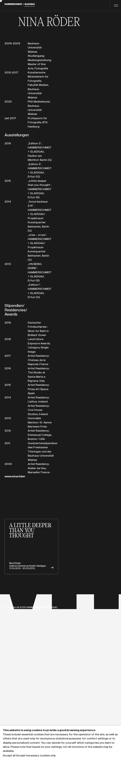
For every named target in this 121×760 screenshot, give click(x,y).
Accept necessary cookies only (36, 755)
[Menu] (115, 5)
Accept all (9, 755)
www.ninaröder (15, 476)
